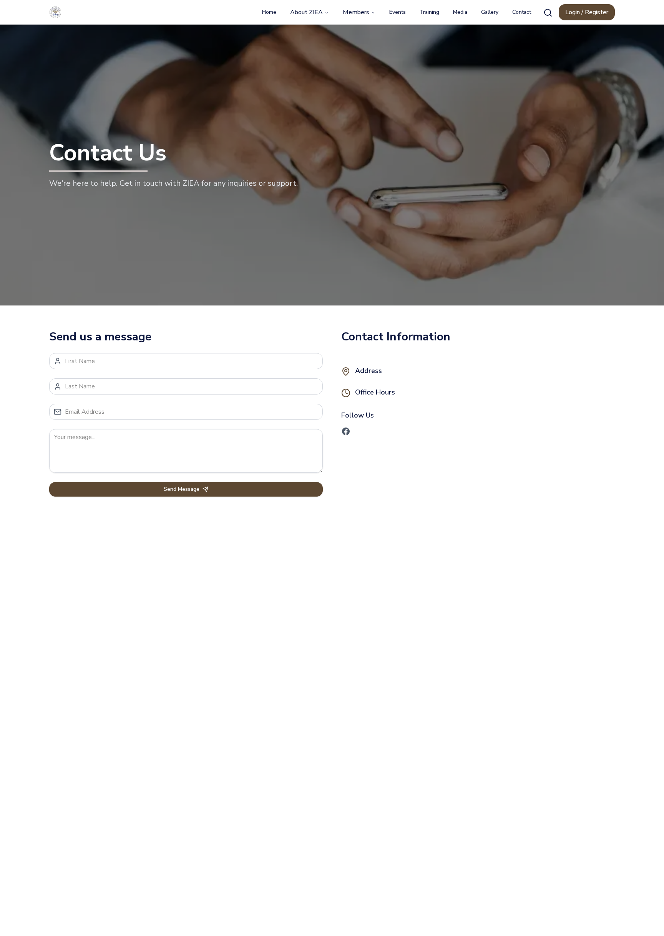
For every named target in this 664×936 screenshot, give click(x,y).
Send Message (181, 489)
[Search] (548, 12)
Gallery (489, 12)
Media (460, 12)
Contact (521, 12)
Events (397, 12)
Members (356, 12)
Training (429, 12)
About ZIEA (306, 12)
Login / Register (586, 12)
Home (269, 12)
